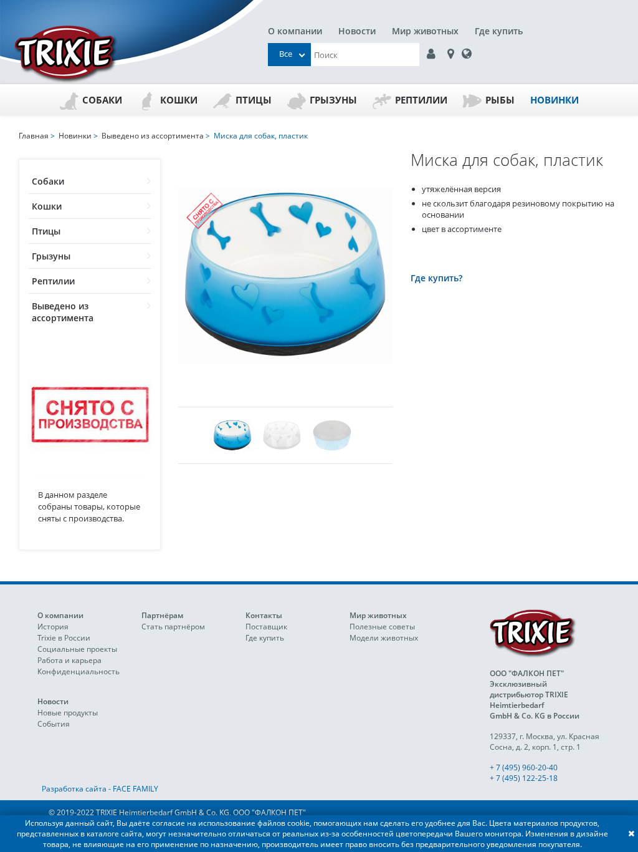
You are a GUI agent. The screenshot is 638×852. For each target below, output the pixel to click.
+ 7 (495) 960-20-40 (524, 767)
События (53, 724)
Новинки (554, 100)
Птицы (254, 100)
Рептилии (421, 100)
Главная (34, 135)
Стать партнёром (173, 626)
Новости (357, 31)
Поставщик (266, 626)
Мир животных (425, 31)
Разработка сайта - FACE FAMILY (100, 788)
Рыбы (500, 100)
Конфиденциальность (78, 671)
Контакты (263, 615)
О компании (295, 31)
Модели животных (384, 637)
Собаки (102, 100)
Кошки (179, 100)
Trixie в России (63, 637)
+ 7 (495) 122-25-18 (524, 778)
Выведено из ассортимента (62, 312)
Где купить (499, 31)
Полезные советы (382, 626)
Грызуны (333, 100)
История (53, 626)
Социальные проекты (77, 649)
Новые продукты (67, 712)
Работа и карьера (69, 660)
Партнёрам (162, 615)
